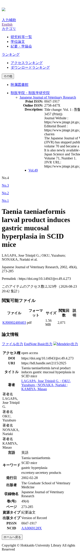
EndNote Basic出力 (38, 344)
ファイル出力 (12, 344)
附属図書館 (19, 85)
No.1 (5, 200)
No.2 (5, 193)
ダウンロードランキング (30, 67)
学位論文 (18, 41)
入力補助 (9, 20)
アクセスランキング (27, 63)
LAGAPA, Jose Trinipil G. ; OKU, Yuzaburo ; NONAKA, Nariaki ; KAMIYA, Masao (46, 385)
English (7, 24)
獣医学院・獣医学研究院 (30, 93)
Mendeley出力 (67, 344)
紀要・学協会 (21, 46)
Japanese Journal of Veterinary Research (48, 97)
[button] (9, 29)
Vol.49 (33, 170)
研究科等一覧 (21, 37)
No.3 (5, 185)
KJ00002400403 (14, 322)
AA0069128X (31, 528)
